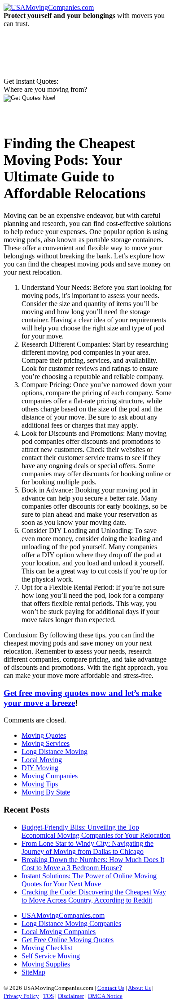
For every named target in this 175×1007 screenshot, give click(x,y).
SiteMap (33, 972)
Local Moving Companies (59, 931)
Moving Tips (40, 784)
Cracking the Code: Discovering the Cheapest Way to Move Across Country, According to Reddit (94, 896)
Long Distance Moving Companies (71, 923)
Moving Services (46, 743)
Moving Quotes (44, 735)
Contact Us (110, 987)
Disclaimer (71, 996)
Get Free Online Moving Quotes (68, 940)
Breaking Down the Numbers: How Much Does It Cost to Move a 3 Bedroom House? (93, 864)
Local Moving (42, 759)
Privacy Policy (21, 996)
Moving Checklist (47, 948)
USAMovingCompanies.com (63, 915)
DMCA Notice (105, 996)
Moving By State (46, 792)
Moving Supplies (46, 964)
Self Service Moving (51, 956)
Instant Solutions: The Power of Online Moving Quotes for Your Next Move (89, 880)
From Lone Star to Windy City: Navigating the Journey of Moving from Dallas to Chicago (87, 847)
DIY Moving (40, 768)
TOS (48, 996)
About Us (139, 987)
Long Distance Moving (55, 751)
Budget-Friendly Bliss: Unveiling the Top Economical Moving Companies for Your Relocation (96, 831)
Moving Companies (50, 776)
